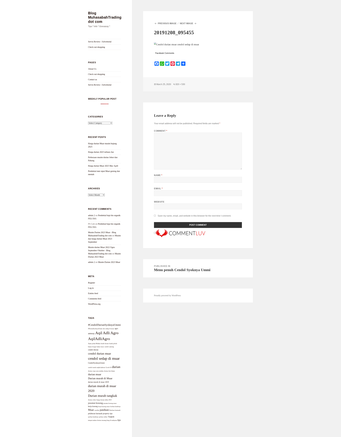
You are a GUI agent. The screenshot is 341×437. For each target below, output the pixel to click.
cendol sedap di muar (104, 358)
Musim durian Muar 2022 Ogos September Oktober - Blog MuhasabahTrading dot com (101, 250)
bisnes (90, 346)
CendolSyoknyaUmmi (96, 363)
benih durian (105, 343)
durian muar (94, 374)
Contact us (92, 79)
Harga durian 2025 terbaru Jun (101, 152)
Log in (91, 288)
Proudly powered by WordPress (167, 295)
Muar (91, 409)
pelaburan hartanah (95, 413)
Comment (160, 131)
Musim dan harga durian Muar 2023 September (104, 238)
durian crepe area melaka (95, 371)
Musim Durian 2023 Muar (109, 262)
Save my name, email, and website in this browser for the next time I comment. (194, 216)
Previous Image (167, 23)
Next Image (186, 23)
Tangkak (111, 417)
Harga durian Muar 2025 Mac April (103, 166)
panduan (104, 409)
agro (116, 328)
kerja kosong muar (104, 406)
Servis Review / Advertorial (99, 42)
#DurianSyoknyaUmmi (95, 328)
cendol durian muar (99, 353)
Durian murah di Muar (100, 378)
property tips (107, 413)
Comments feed (94, 299)
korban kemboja (115, 406)
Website (159, 202)
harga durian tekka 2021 (104, 400)
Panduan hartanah (114, 410)
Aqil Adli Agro (107, 333)
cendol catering (109, 346)
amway (91, 333)
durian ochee (92, 400)
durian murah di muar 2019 (98, 382)
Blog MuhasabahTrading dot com (104, 17)
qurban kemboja (93, 417)
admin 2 (91, 215)
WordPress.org (94, 304)
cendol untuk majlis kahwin (96, 367)
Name (158, 175)
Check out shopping (96, 47)
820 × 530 (180, 84)
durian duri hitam (109, 371)
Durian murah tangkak (102, 395)
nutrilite (96, 410)
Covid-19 (108, 367)
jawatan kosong (95, 403)
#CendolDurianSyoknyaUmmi (104, 324)
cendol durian (93, 350)
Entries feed (93, 293)
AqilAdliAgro (99, 339)
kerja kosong (93, 406)
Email (158, 188)
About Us (92, 69)
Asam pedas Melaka (94, 343)
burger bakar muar (98, 346)
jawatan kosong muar (110, 403)
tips (119, 420)
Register (91, 283)
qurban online (103, 417)
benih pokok (113, 343)
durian (116, 367)
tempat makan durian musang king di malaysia (102, 420)
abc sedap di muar (108, 328)
